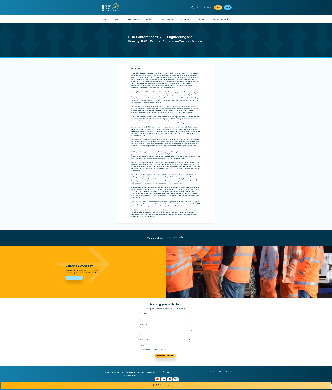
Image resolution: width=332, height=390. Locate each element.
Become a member (74, 278)
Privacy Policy (151, 372)
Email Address (144, 324)
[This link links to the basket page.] (198, 7)
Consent (142, 345)
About (116, 19)
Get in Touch (141, 372)
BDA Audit (185, 19)
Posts (155, 237)
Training (201, 19)
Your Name (143, 313)
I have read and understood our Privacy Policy (154, 349)
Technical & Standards (220, 19)
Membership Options (117, 372)
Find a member (130, 372)
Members (149, 19)
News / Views (132, 19)
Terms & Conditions (130, 375)
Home (104, 19)
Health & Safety (167, 19)
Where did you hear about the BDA (149, 335)
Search (192, 7)
